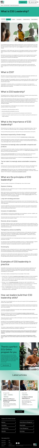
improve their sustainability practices (19, 171)
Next (38, 391)
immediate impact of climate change (27, 137)
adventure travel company (19, 276)
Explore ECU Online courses (8, 418)
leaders (21, 46)
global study (4, 169)
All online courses (12, 445)
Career (13, 19)
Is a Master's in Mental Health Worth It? (27, 397)
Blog (9, 440)
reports (20, 51)
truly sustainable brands (27, 157)
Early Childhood (34, 19)
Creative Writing (26, 19)
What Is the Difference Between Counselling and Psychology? (9, 400)
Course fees (4, 440)
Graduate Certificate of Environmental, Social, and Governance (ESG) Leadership (21, 330)
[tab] (9, 422)
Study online (4, 442)
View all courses (5, 365)
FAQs (9, 442)
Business (8, 19)
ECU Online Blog (6, 5)
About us (3, 445)
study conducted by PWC (9, 153)
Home (2, 5)
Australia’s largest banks (14, 282)
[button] (23, 2)
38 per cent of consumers (30, 150)
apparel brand (9, 286)
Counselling (19, 19)
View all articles (19, 411)
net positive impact (15, 195)
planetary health (28, 194)
